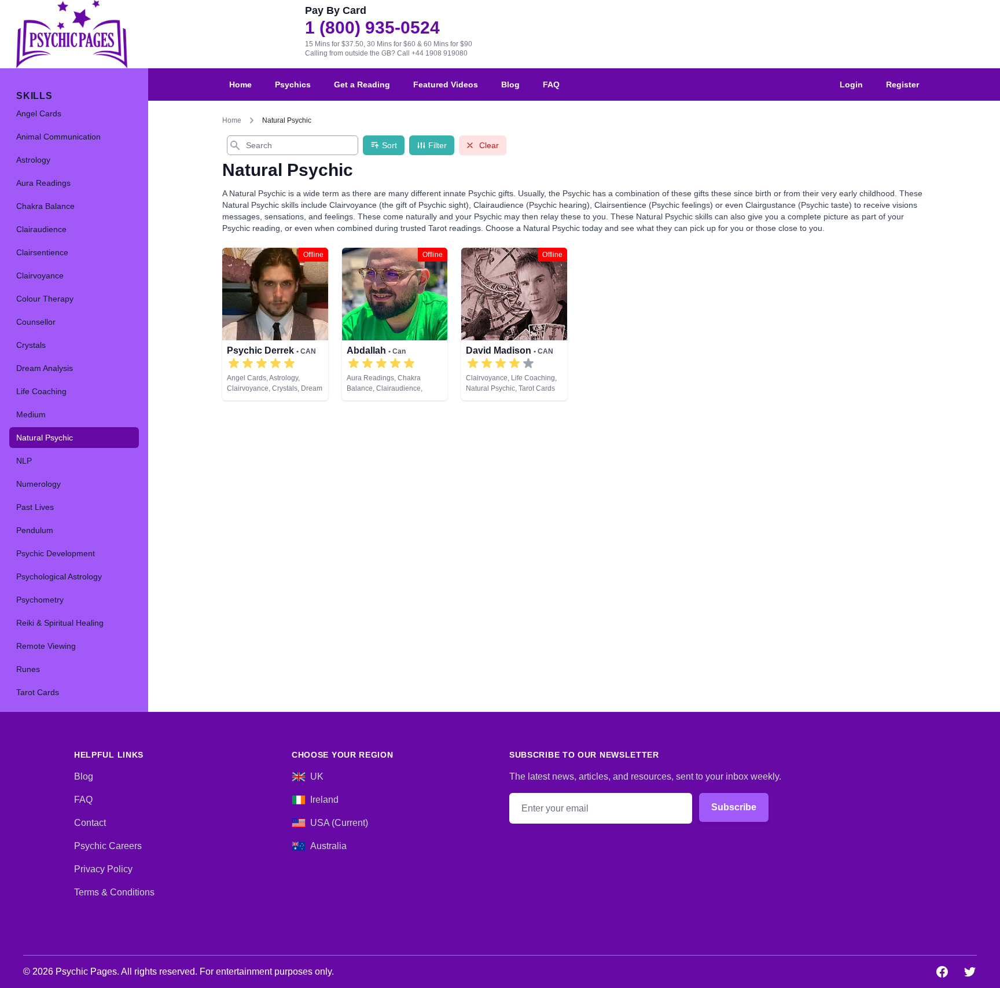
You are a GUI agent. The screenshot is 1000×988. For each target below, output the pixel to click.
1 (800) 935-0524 (372, 28)
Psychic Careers (108, 846)
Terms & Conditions (114, 892)
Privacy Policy (103, 869)
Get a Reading (362, 84)
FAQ (551, 84)
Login (851, 84)
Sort (389, 145)
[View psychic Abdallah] (395, 324)
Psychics (293, 84)
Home (240, 84)
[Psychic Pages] (71, 34)
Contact (90, 823)
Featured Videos (445, 84)
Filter (437, 145)
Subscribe (733, 807)
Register (902, 84)
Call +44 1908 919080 (432, 53)
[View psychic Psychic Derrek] (275, 324)
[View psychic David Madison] (514, 324)
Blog (510, 84)
